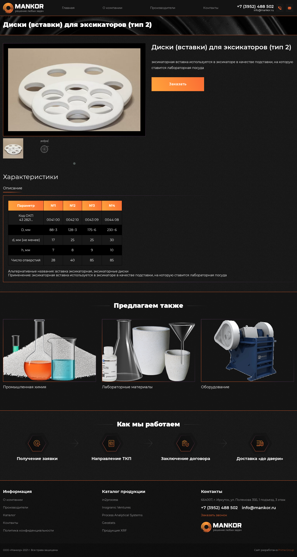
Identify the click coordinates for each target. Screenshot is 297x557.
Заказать (177, 84)
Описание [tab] (12, 188)
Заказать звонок (214, 515)
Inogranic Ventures (116, 507)
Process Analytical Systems (122, 515)
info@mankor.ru (264, 10)
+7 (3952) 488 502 (255, 6)
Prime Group (286, 550)
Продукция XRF (114, 530)
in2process (110, 500)
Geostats (108, 523)
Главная (68, 8)
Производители (162, 8)
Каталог (9, 515)
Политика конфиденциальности (28, 530)
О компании (112, 8)
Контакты (210, 8)
